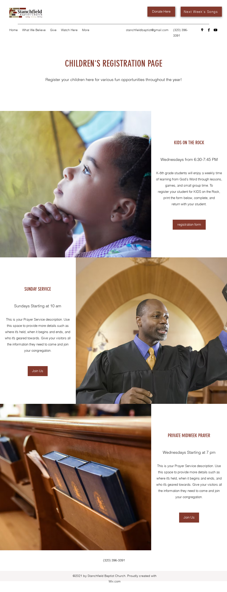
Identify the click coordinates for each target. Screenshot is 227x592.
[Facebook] (209, 30)
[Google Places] (202, 30)
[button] (38, 371)
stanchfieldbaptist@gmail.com (147, 30)
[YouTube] (215, 30)
